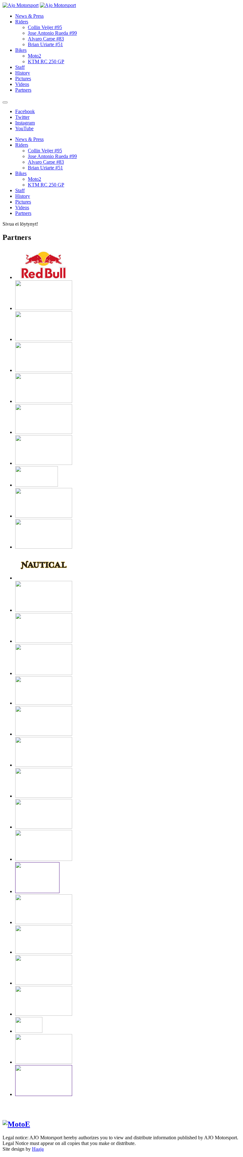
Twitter (22, 117)
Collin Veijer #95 (45, 27)
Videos (22, 84)
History (22, 73)
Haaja (38, 1149)
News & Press (29, 16)
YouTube (24, 128)
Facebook (25, 111)
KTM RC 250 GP (46, 61)
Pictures (23, 78)
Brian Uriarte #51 (45, 44)
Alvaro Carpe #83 (46, 38)
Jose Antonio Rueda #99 (52, 33)
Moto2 (34, 55)
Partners (23, 90)
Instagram (25, 122)
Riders (21, 21)
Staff (20, 67)
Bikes (21, 50)
